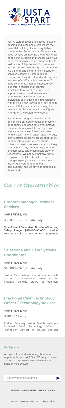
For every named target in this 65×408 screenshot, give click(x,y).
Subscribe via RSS (42, 390)
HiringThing (27, 401)
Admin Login (19, 390)
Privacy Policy (48, 401)
